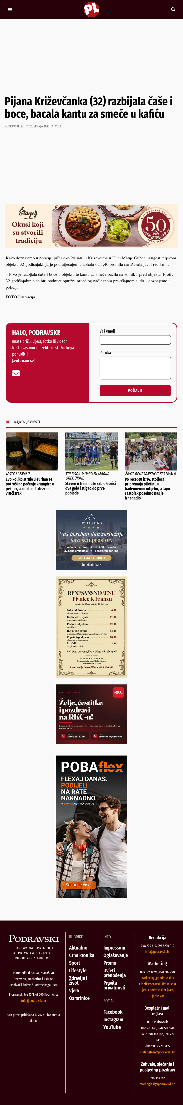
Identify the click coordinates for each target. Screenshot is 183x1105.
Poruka (105, 352)
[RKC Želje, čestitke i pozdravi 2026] (91, 742)
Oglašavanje (115, 955)
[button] (10, 10)
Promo (109, 963)
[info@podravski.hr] (16, 373)
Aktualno (78, 948)
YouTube (112, 1027)
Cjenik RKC (157, 996)
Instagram (113, 1019)
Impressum (114, 948)
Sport (74, 963)
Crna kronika (81, 955)
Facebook (112, 1012)
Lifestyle (77, 970)
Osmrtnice (79, 998)
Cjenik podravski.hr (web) (157, 990)
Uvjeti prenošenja (114, 973)
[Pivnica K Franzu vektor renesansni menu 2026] (91, 676)
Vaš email (107, 331)
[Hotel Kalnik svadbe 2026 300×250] (91, 568)
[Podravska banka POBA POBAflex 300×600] (91, 896)
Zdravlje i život (78, 980)
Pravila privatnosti (114, 985)
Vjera (74, 990)
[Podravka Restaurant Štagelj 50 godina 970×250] (91, 246)
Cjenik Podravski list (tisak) (157, 984)
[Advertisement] (91, 57)
